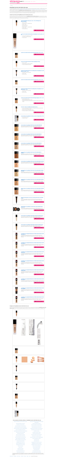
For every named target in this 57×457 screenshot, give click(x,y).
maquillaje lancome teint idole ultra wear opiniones (38, 9)
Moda (25, 1)
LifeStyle (29, 1)
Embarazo (34, 1)
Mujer (27, 1)
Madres (31, 1)
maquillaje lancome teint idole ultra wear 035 (25, 9)
